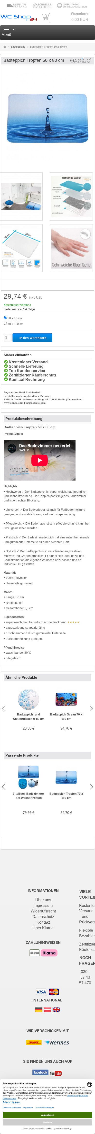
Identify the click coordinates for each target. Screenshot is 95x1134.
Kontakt (43, 922)
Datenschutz (43, 917)
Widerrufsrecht (43, 911)
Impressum (43, 905)
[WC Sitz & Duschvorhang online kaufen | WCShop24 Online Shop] (18, 17)
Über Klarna (43, 928)
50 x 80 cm (15, 318)
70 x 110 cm (15, 324)
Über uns (43, 900)
